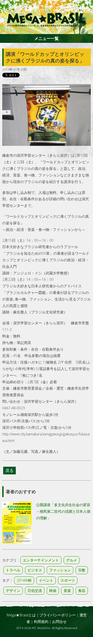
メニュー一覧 (46, 38)
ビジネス (35, 570)
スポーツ (67, 580)
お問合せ (59, 621)
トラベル (13, 570)
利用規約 (41, 621)
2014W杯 (24, 580)
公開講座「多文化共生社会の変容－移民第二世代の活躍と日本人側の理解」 (63, 511)
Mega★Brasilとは (21, 615)
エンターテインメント (41, 560)
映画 (52, 590)
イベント (46, 580)
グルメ (71, 560)
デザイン (13, 590)
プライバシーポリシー (58, 615)
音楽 (67, 590)
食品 (81, 590)
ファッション (60, 570)
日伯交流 (35, 590)
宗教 (81, 570)
